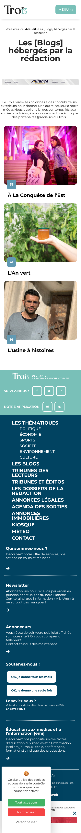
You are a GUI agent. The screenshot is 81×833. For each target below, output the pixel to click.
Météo (20, 531)
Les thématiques (35, 423)
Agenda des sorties (39, 506)
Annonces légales (38, 500)
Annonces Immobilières (30, 515)
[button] (74, 813)
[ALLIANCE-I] (40, 90)
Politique (30, 428)
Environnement (37, 451)
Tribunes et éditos (38, 482)
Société (28, 445)
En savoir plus (15, 708)
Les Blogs (25, 464)
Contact (23, 538)
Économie (30, 434)
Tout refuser (26, 812)
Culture (29, 457)
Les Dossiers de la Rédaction (38, 491)
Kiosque (23, 524)
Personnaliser (26, 822)
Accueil (30, 29)
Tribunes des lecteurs (30, 473)
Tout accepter (26, 802)
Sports (27, 440)
